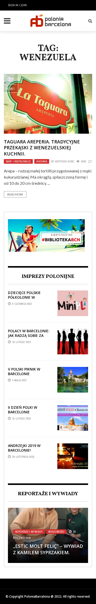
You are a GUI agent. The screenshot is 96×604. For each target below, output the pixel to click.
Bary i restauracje (18, 161)
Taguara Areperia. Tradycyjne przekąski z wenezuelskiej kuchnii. (42, 148)
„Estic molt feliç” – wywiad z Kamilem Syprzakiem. (48, 549)
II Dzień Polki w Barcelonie (22, 409)
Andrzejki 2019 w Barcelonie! (24, 448)
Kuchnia (41, 161)
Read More (15, 194)
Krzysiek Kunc (64, 161)
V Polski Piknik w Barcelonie (24, 371)
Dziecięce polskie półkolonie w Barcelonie (24, 297)
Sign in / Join (17, 5)
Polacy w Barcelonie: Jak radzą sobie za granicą (28, 335)
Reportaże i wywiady (29, 531)
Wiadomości (56, 531)
